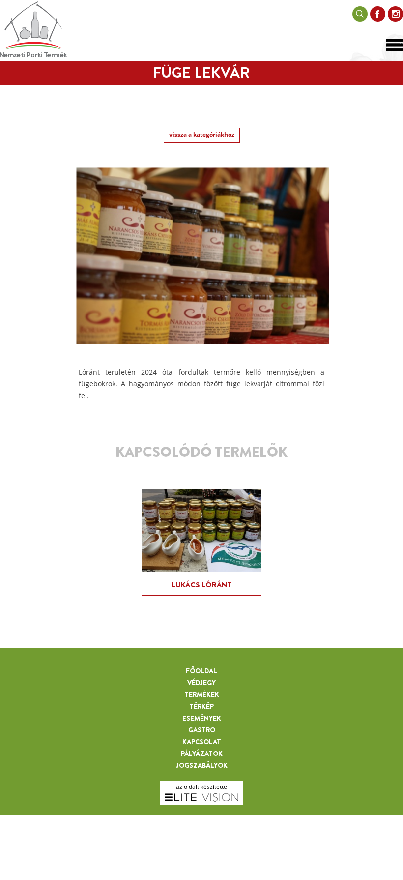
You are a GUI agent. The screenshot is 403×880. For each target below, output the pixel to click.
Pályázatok (202, 753)
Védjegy (201, 683)
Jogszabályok (202, 765)
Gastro (201, 730)
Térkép (201, 706)
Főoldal (201, 671)
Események (201, 718)
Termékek (201, 694)
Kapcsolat (201, 742)
